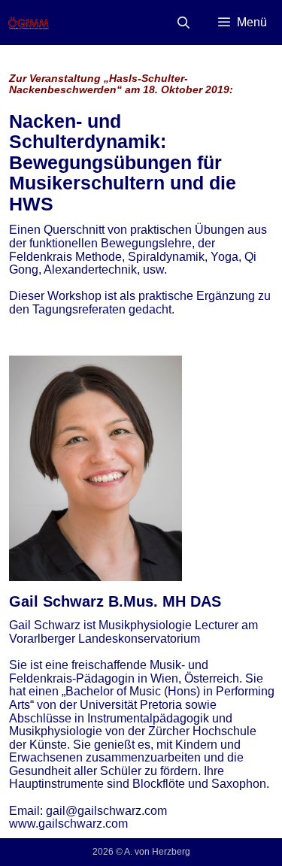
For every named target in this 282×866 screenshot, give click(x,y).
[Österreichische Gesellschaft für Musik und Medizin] (29, 23)
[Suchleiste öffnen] (184, 23)
